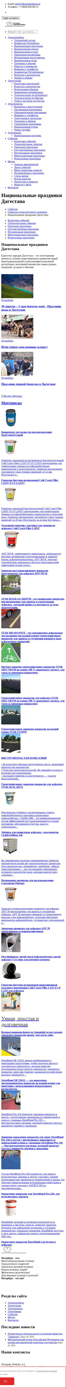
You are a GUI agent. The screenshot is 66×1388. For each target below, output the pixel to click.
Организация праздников (28, 109)
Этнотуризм (14, 80)
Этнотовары (14, 132)
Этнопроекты (15, 103)
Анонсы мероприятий (26, 164)
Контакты (13, 187)
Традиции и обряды (25, 121)
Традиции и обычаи (25, 63)
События (12, 138)
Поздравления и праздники (29, 173)
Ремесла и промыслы (25, 66)
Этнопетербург (16, 37)
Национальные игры (25, 60)
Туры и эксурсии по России (29, 101)
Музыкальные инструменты (29, 57)
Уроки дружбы (22, 129)
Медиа (11, 161)
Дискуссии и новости (26, 181)
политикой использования (46, 1371)
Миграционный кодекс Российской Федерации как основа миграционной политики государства (36, 1341)
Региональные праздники (28, 152)
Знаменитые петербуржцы (28, 92)
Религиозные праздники (27, 158)
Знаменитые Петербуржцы (28, 72)
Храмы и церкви (23, 77)
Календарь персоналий (26, 83)
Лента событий (22, 167)
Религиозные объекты (26, 89)
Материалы (11, 403)
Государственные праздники (29, 150)
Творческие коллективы (27, 54)
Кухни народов (22, 178)
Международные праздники (29, 155)
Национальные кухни (26, 51)
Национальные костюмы (27, 135)
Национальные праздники (28, 46)
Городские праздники (26, 147)
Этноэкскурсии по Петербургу (31, 95)
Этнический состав (24, 40)
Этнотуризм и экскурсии (27, 118)
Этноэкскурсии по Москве (28, 98)
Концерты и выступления (28, 106)
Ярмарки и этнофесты (26, 69)
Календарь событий (25, 141)
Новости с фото (22, 184)
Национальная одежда (26, 49)
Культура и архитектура (27, 75)
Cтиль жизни (21, 176)
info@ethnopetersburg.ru (27, 4)
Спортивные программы (27, 124)
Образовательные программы (30, 112)
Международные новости (28, 170)
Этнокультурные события (28, 144)
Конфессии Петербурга (26, 43)
